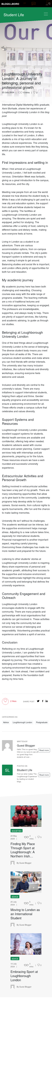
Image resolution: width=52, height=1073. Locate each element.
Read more (44, 750)
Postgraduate (41, 722)
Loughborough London (22, 722)
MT (26, 882)
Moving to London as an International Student (25, 913)
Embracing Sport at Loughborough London (24, 975)
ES (26, 944)
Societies (16, 831)
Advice (6, 722)
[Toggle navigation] (46, 14)
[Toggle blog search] (48, 3)
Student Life (14, 14)
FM (26, 816)
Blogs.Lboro (10, 3)
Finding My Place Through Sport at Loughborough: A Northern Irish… (23, 849)
